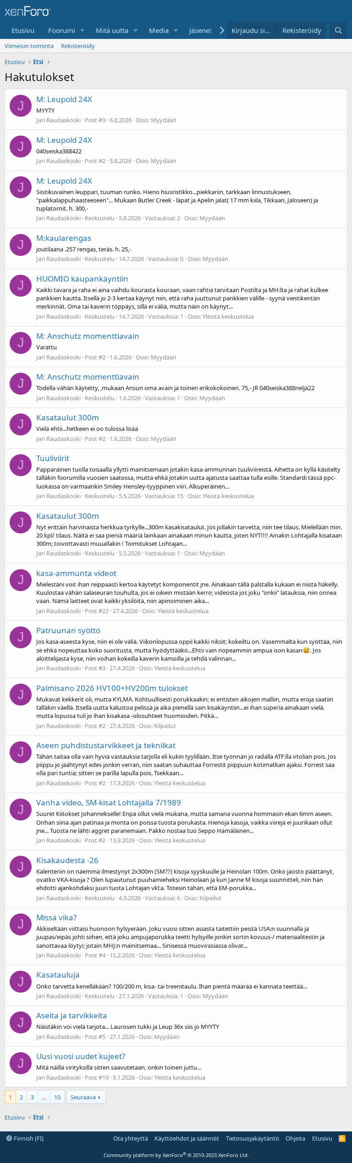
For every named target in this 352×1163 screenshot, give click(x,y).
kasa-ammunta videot (76, 573)
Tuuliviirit (52, 458)
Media (159, 30)
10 (57, 1097)
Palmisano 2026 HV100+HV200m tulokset (112, 688)
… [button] (44, 1097)
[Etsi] (338, 30)
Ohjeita (295, 1138)
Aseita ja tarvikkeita (71, 1015)
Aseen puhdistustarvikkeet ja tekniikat (106, 745)
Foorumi (61, 30)
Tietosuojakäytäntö (252, 1138)
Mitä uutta (112, 30)
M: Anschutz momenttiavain (87, 336)
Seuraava (83, 1097)
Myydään (163, 120)
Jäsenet (200, 30)
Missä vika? (56, 917)
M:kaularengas (63, 238)
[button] (82, 30)
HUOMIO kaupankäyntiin (82, 278)
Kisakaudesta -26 (67, 860)
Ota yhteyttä (130, 1138)
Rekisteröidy (78, 46)
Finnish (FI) (28, 1138)
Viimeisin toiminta (29, 46)
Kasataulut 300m (67, 417)
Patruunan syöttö (68, 630)
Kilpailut (165, 726)
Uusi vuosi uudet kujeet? (80, 1056)
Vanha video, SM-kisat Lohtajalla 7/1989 (108, 802)
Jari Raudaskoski (58, 120)
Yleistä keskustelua (228, 316)
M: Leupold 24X (64, 99)
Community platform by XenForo (176, 1155)
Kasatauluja (58, 974)
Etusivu (22, 30)
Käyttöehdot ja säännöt (186, 1138)
